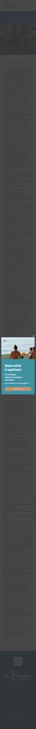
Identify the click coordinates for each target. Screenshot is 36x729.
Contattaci (18, 389)
